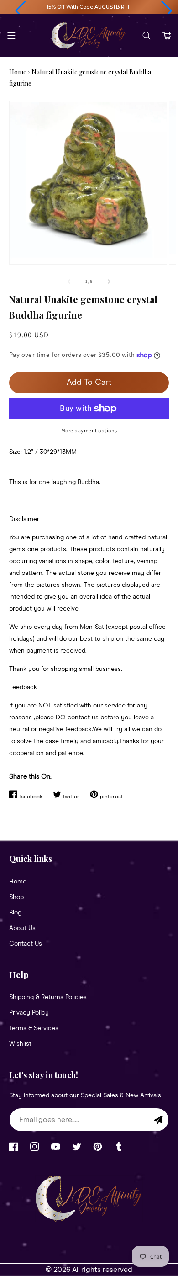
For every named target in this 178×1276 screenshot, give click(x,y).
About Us (22, 928)
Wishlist (20, 1044)
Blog (15, 912)
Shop (16, 897)
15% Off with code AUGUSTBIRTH (89, 7)
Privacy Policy (29, 1013)
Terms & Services (33, 1028)
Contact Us (25, 944)
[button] (20, 11)
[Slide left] (69, 281)
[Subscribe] (158, 1120)
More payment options (89, 430)
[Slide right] (109, 281)
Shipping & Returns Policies (48, 997)
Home (17, 72)
